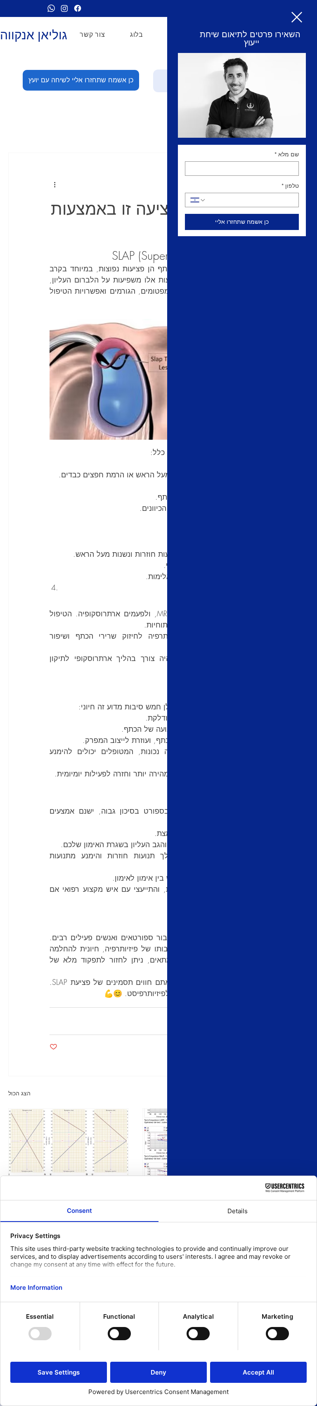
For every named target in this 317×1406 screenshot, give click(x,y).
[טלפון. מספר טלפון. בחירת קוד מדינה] (198, 200)
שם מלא (286, 154)
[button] (296, 17)
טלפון (290, 185)
